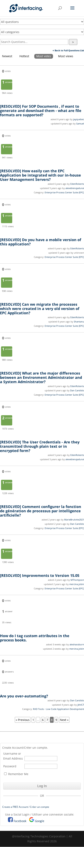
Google (39, 821)
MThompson (77, 579)
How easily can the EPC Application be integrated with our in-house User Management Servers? (40, 175)
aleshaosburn (77, 644)
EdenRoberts (77, 183)
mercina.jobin (76, 584)
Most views (65, 56)
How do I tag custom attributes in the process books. (34, 637)
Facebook (20, 821)
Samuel (80, 123)
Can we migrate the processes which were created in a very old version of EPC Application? (39, 308)
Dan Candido (77, 390)
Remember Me (17, 774)
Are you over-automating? (24, 696)
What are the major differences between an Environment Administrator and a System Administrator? (41, 377)
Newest (7, 56)
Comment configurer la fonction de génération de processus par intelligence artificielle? (40, 511)
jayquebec (78, 119)
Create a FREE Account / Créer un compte (25, 806)
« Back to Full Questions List (68, 50)
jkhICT (80, 704)
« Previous (23, 720)
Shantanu (79, 321)
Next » (64, 720)
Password (9, 766)
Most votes (43, 56)
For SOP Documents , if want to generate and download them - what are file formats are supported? (40, 110)
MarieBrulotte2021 (74, 519)
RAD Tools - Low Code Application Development (58, 708)
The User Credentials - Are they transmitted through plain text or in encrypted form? (40, 446)
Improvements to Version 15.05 (39, 575)
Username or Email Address (13, 756)
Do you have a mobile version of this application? (40, 241)
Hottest (24, 56)
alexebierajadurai (74, 188)
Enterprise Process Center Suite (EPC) (64, 192)
